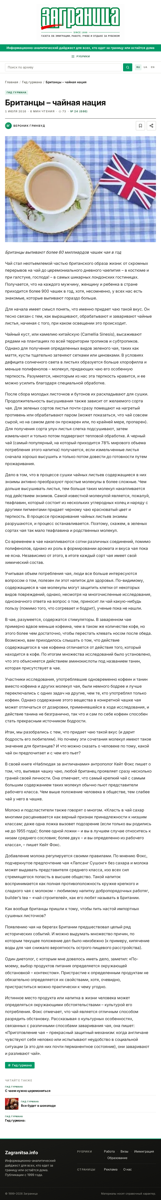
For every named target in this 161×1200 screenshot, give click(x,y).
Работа (109, 1151)
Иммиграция (144, 1151)
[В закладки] (140, 125)
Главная (11, 82)
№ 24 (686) (79, 111)
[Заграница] (80, 22)
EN (152, 67)
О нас (127, 1169)
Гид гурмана (32, 82)
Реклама (110, 1169)
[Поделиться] (151, 125)
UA (145, 67)
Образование (117, 1158)
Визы (124, 1151)
